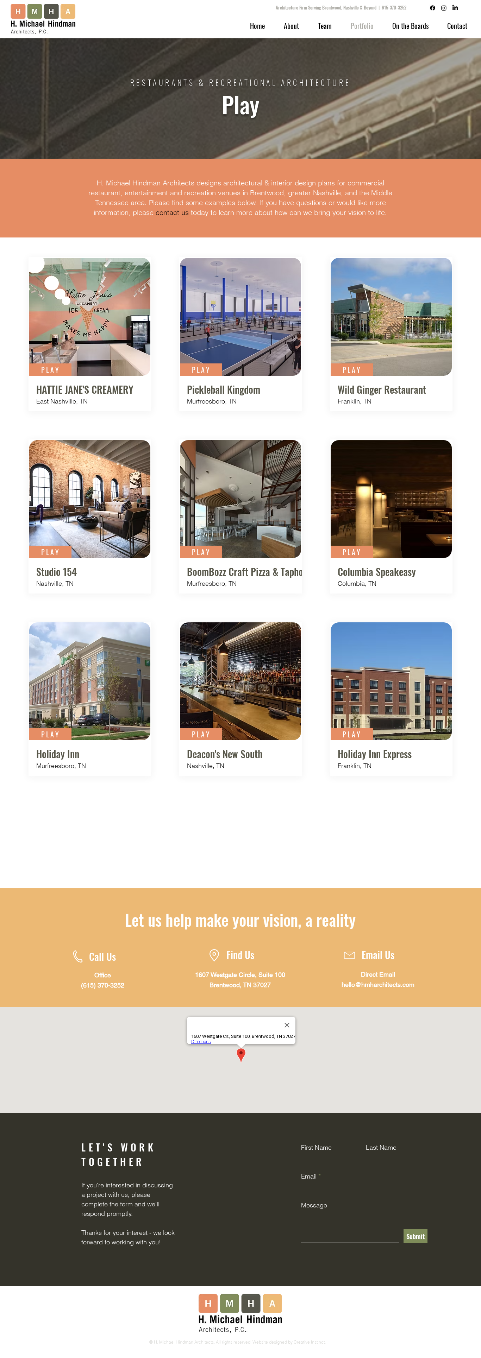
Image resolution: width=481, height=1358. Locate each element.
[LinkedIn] (455, 8)
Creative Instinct (309, 1342)
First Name (316, 1147)
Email (309, 1176)
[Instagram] (444, 8)
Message (314, 1205)
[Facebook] (432, 8)
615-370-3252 (394, 7)
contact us (172, 212)
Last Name (381, 1147)
